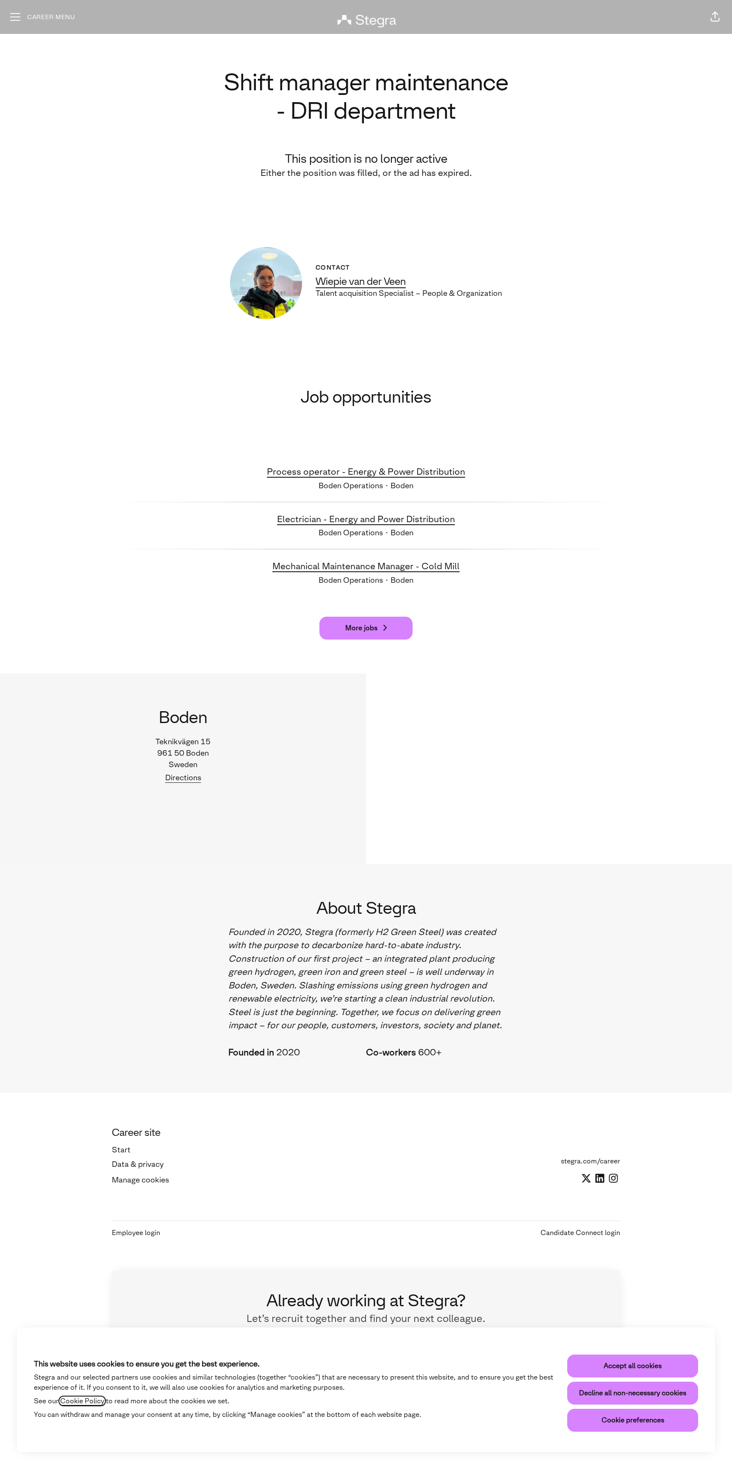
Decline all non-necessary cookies (632, 1393)
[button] (715, 17)
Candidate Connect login (580, 1232)
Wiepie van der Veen (361, 281)
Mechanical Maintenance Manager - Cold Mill (366, 566)
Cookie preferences (633, 1420)
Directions (183, 777)
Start (121, 1150)
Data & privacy (138, 1164)
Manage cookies (140, 1180)
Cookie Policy (82, 1401)
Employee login (136, 1232)
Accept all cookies (633, 1365)
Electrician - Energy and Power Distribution (366, 519)
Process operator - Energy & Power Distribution (366, 471)
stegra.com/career (590, 1161)
